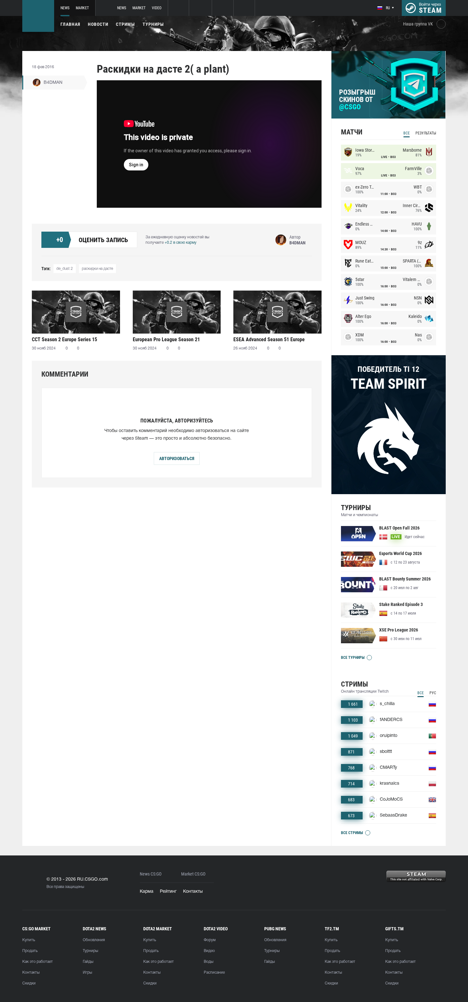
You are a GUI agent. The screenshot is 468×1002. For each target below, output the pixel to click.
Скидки (29, 983)
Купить (28, 940)
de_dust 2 (64, 268)
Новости (98, 24)
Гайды (88, 961)
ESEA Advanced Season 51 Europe (269, 339)
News (64, 8)
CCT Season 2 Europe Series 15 (64, 339)
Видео (209, 951)
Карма (146, 892)
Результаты (425, 133)
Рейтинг (168, 892)
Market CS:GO (193, 874)
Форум (210, 940)
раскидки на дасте (97, 268)
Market (82, 8)
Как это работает (37, 961)
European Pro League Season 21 (166, 339)
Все (406, 133)
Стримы (125, 24)
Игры (87, 972)
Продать (30, 951)
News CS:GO (150, 874)
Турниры (153, 24)
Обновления (94, 940)
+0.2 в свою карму (180, 242)
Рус (432, 693)
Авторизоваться (176, 458)
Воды (208, 961)
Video (156, 8)
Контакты (193, 892)
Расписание (214, 972)
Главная (70, 24)
